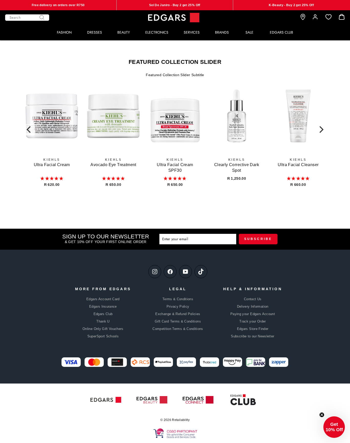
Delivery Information (253, 306)
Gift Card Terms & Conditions (178, 321)
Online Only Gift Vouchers (103, 329)
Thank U (102, 321)
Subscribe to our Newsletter (252, 336)
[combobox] (27, 17)
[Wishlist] (328, 17)
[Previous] (29, 129)
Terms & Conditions (177, 299)
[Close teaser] (321, 414)
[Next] (320, 129)
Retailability (181, 420)
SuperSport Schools (103, 336)
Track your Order (252, 321)
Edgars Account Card (103, 299)
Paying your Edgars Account (252, 314)
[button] (51, 178)
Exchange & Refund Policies (177, 314)
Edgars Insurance (103, 306)
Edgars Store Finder (253, 329)
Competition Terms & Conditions (177, 329)
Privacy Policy (178, 306)
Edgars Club (103, 314)
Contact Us (253, 299)
